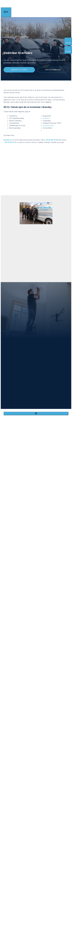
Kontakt (6, 140)
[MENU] (6, 12)
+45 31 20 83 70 (10, 142)
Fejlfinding (46, 118)
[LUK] (36, 413)
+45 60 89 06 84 (51, 140)
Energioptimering (48, 125)
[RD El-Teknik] (21, 10)
